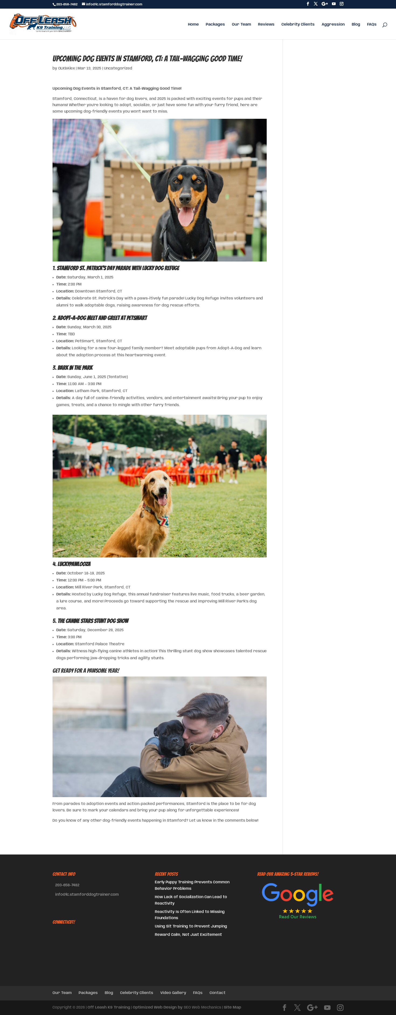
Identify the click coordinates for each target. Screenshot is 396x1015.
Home (193, 24)
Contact (217, 993)
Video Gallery (173, 993)
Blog (356, 24)
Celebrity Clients (298, 24)
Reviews (266, 24)
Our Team (241, 24)
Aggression (333, 24)
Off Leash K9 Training (109, 1007)
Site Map (232, 1007)
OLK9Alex (66, 68)
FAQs (372, 24)
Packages (215, 24)
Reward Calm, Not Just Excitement (188, 935)
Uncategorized (118, 68)
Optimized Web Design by (158, 1007)
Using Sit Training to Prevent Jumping (191, 926)
